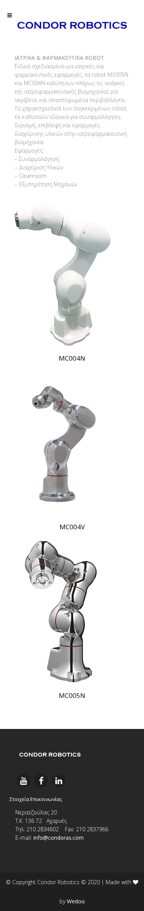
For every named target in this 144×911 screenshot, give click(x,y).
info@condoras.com (58, 837)
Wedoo (76, 901)
